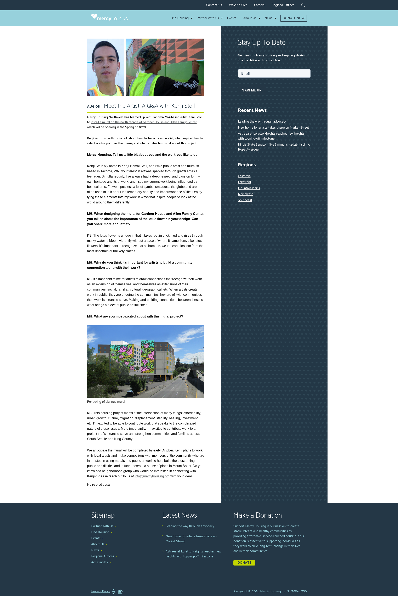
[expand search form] (303, 5)
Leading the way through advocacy (262, 121)
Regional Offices (283, 5)
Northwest (245, 194)
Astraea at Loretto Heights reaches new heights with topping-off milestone (271, 136)
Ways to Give (238, 5)
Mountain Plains (249, 188)
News (268, 18)
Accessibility (99, 562)
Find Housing (180, 18)
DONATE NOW (294, 18)
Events (231, 18)
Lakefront (244, 182)
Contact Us (214, 5)
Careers (259, 5)
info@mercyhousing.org (152, 476)
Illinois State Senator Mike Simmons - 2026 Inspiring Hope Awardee (274, 147)
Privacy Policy (100, 591)
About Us (249, 18)
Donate (244, 563)
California (244, 176)
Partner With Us (208, 18)
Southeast (245, 200)
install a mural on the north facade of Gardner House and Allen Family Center (144, 122)
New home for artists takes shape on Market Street (273, 127)
